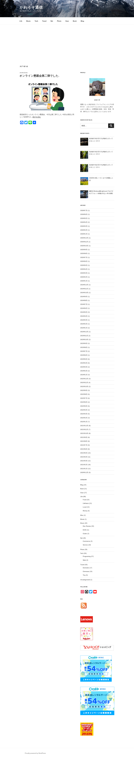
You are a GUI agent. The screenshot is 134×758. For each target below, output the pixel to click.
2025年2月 (83, 277)
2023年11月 (84, 335)
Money (85, 511)
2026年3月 (83, 226)
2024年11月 (84, 289)
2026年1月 (83, 234)
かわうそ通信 (31, 7)
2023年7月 (83, 351)
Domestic (86, 568)
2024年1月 (83, 328)
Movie (82, 519)
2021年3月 (83, 461)
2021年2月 (83, 464)
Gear (67, 21)
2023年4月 (83, 363)
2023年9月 (83, 343)
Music (28, 21)
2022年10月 (84, 386)
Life (20, 21)
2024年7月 (83, 304)
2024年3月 (83, 320)
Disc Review (87, 526)
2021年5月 (83, 453)
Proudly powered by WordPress (35, 753)
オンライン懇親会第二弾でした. (39, 75)
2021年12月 (84, 425)
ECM (84, 530)
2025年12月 (84, 238)
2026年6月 (83, 214)
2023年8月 (83, 347)
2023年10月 (84, 339)
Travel (44, 21)
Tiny (84, 575)
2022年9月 (83, 390)
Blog (82, 21)
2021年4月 (83, 457)
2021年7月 (83, 445)
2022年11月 (84, 382)
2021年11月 (84, 429)
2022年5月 (83, 406)
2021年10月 (84, 433)
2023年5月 (83, 359)
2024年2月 (83, 324)
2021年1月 (83, 468)
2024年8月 (83, 300)
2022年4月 (83, 410)
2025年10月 (84, 246)
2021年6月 (83, 449)
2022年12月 (84, 378)
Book (75, 21)
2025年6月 (83, 261)
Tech (36, 21)
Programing (87, 556)
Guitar (85, 533)
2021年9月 (83, 437)
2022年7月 (83, 398)
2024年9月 (83, 296)
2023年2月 (83, 371)
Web (84, 560)
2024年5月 (83, 312)
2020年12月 (84, 472)
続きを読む (37, 117)
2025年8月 (83, 253)
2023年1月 (83, 374)
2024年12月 (84, 285)
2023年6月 (83, 355)
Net (52, 21)
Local (84, 507)
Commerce (86, 541)
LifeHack (86, 503)
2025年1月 (83, 281)
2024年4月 (83, 316)
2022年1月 (83, 421)
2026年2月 (83, 230)
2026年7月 (83, 210)
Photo (59, 21)
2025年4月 (83, 269)
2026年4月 (83, 222)
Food (84, 499)
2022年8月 (83, 394)
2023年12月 (84, 332)
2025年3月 (83, 273)
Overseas (86, 571)
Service (85, 545)
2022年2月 (83, 418)
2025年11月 (84, 242)
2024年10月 (84, 292)
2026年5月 (83, 218)
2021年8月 (83, 441)
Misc (81, 515)
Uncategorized (85, 580)
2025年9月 (83, 249)
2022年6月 (83, 402)
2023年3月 (83, 367)
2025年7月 (83, 257)
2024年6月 (83, 308)
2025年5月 (83, 265)
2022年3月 (83, 414)
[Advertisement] (67, 40)
